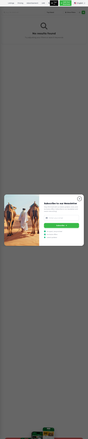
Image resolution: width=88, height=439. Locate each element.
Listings (11, 3)
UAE (43, 3)
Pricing (20, 3)
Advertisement (32, 3)
